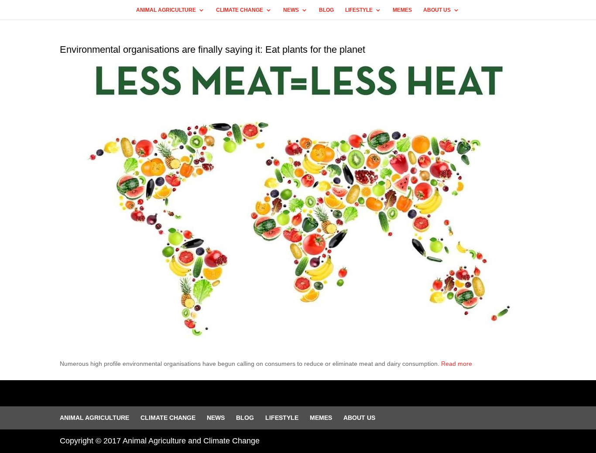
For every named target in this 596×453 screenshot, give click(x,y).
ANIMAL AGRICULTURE (166, 10)
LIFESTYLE (359, 10)
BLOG (326, 10)
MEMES (402, 10)
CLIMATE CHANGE (239, 10)
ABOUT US (437, 10)
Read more (456, 363)
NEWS (291, 10)
